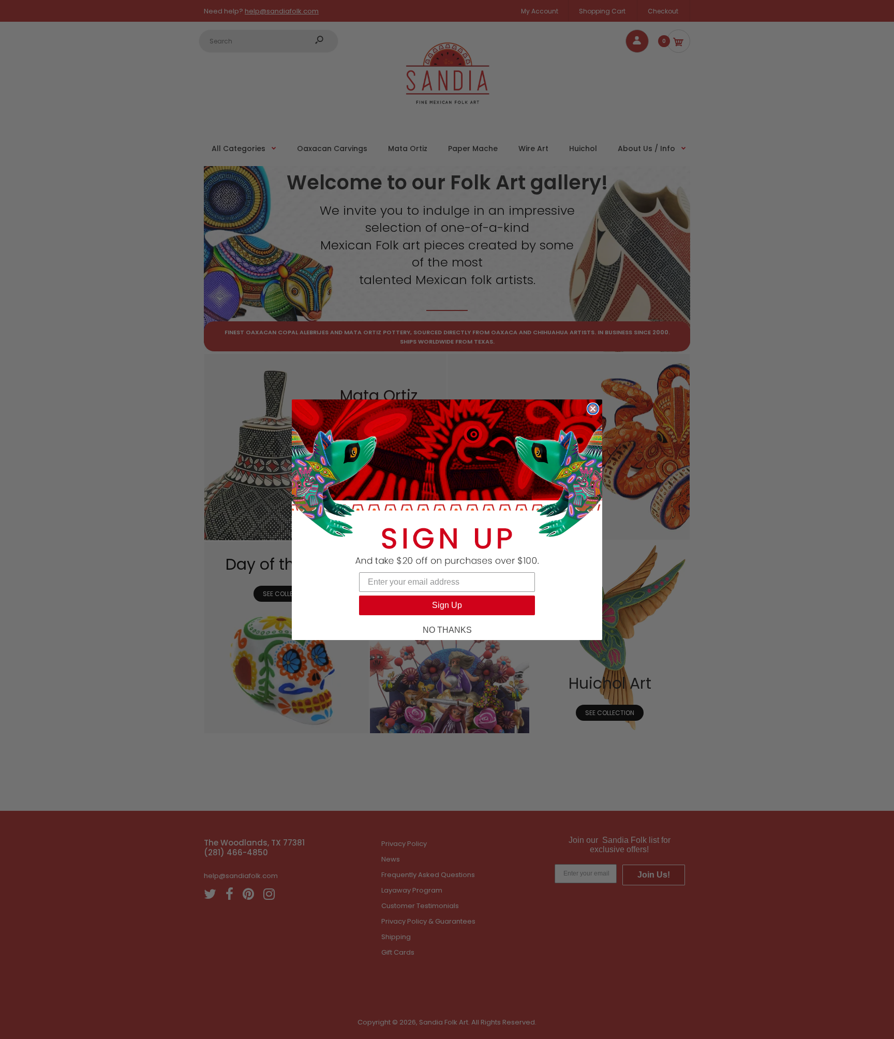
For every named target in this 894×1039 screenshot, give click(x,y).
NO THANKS (447, 630)
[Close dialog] (593, 409)
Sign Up (447, 605)
